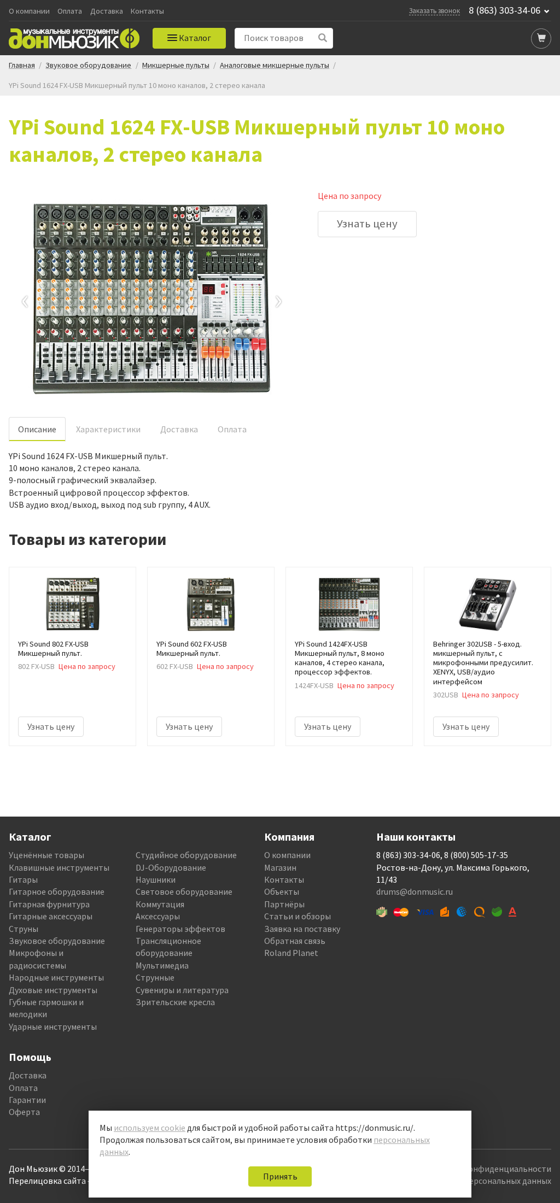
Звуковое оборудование (57, 940)
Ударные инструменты (53, 1026)
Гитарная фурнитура (49, 904)
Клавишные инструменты (59, 867)
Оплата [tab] (232, 429)
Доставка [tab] (179, 429)
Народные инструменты (56, 977)
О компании (29, 11)
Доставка (106, 11)
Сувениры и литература (182, 989)
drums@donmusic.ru (414, 891)
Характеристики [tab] (108, 429)
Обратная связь (294, 940)
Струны (23, 928)
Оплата (69, 11)
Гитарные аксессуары (50, 916)
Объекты (281, 891)
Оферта (24, 1111)
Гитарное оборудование (56, 891)
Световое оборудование (184, 891)
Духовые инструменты (53, 989)
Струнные (155, 977)
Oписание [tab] (37, 429)
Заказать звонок (434, 10)
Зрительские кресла (175, 1001)
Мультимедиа (162, 965)
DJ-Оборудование (171, 867)
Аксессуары (158, 916)
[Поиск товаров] (323, 38)
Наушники (156, 879)
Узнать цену (367, 223)
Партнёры (284, 904)
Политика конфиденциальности (487, 1168)
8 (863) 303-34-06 (504, 10)
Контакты (147, 11)
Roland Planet (291, 952)
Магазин (280, 867)
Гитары (23, 879)
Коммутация (160, 904)
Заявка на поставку (302, 928)
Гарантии (27, 1099)
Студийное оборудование (186, 854)
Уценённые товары (46, 854)
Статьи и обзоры (297, 916)
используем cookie (149, 1127)
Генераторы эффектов (180, 928)
